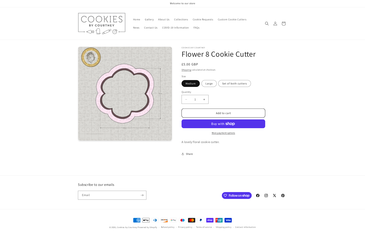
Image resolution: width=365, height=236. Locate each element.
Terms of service (204, 227)
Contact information (245, 227)
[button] (267, 23)
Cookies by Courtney (127, 227)
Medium (191, 83)
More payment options (223, 132)
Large (209, 83)
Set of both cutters (234, 83)
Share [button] (189, 154)
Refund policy (168, 227)
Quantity (186, 92)
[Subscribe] (142, 195)
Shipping (186, 69)
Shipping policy (224, 227)
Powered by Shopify (147, 227)
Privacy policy (185, 227)
